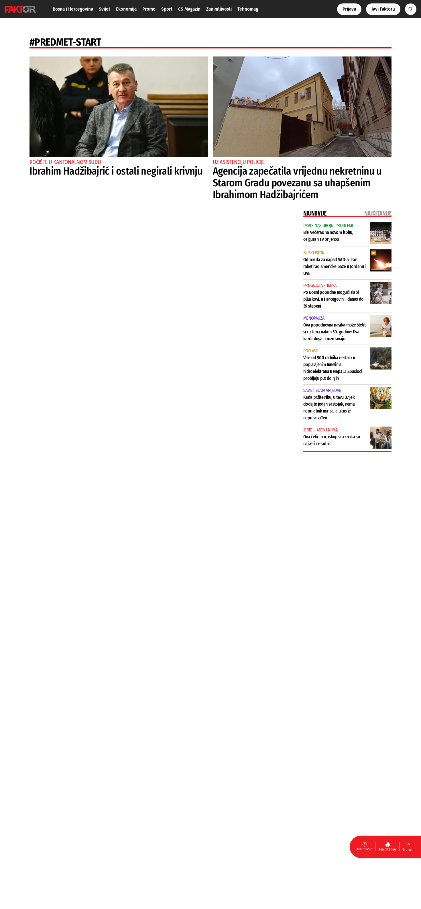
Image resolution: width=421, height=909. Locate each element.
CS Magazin (189, 9)
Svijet (104, 9)
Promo (149, 9)
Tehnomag (247, 9)
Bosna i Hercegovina (73, 9)
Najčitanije (387, 849)
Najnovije (364, 849)
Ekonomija (126, 9)
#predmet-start (65, 42)
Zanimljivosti (219, 9)
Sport (166, 9)
